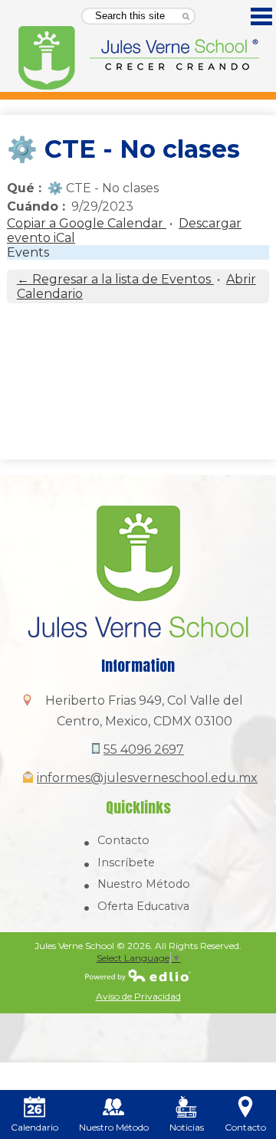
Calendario (34, 1127)
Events (28, 252)
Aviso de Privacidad (138, 996)
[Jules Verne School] (138, 58)
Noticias (186, 1127)
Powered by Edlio (138, 975)
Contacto (123, 840)
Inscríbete (126, 862)
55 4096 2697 (144, 749)
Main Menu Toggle (261, 16)
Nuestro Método (143, 884)
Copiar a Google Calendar (86, 223)
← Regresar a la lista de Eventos (115, 279)
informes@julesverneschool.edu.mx (147, 778)
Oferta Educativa (143, 906)
